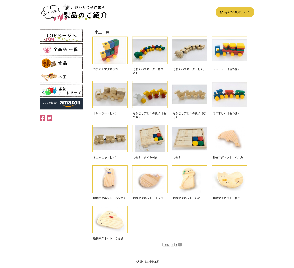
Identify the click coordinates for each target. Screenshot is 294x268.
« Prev (166, 244)
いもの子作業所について (236, 12)
